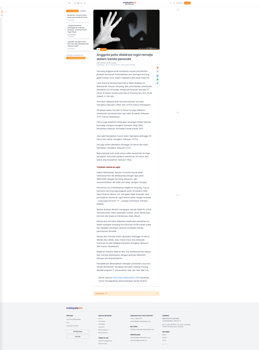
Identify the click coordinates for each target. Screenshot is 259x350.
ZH (81, 3)
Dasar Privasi (102, 344)
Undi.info (101, 327)
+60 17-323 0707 (136, 318)
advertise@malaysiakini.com (140, 338)
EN (75, 3)
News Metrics (103, 333)
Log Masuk (179, 3)
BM (78, 3)
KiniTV (100, 318)
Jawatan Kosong (72, 326)
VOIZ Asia (101, 321)
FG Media (101, 324)
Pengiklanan (77, 332)
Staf (67, 323)
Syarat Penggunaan (105, 341)
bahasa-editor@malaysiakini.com (142, 329)
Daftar (187, 3)
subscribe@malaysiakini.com (140, 321)
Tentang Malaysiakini (73, 319)
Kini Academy (103, 330)
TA (84, 3)
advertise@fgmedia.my (138, 340)
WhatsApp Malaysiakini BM (126, 277)
